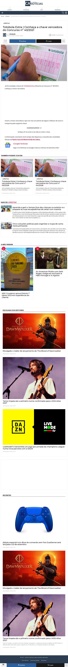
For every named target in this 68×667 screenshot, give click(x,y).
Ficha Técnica (25, 660)
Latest (10, 9)
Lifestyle (6, 179)
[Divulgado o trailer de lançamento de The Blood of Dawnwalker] (34, 331)
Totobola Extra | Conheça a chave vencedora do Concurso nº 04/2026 (51, 183)
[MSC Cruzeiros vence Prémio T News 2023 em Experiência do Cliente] (17, 269)
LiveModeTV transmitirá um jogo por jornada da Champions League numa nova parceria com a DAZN (34, 448)
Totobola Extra (29, 86)
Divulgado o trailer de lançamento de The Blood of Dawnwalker (32, 351)
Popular (26, 9)
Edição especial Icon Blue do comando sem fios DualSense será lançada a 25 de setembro (32, 543)
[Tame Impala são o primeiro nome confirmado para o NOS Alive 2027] (34, 378)
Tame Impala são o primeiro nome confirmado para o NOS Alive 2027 (32, 402)
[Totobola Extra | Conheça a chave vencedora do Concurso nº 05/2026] (17, 168)
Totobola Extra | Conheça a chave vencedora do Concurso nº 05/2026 (17, 183)
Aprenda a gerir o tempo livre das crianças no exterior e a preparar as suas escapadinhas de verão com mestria (38, 208)
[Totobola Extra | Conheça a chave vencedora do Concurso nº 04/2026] (51, 168)
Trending (57, 9)
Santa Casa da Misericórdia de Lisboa (26, 140)
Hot (41, 9)
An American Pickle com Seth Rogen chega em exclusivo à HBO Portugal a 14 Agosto (49, 273)
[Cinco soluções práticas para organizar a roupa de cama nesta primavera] (6, 225)
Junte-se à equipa (34, 660)
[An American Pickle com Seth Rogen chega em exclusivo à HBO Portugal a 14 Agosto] (51, 258)
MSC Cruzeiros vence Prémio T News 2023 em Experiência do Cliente (16, 295)
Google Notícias (20, 144)
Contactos (43, 660)
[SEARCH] (63, 13)
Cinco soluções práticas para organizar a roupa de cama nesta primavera (37, 225)
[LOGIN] (66, 13)
